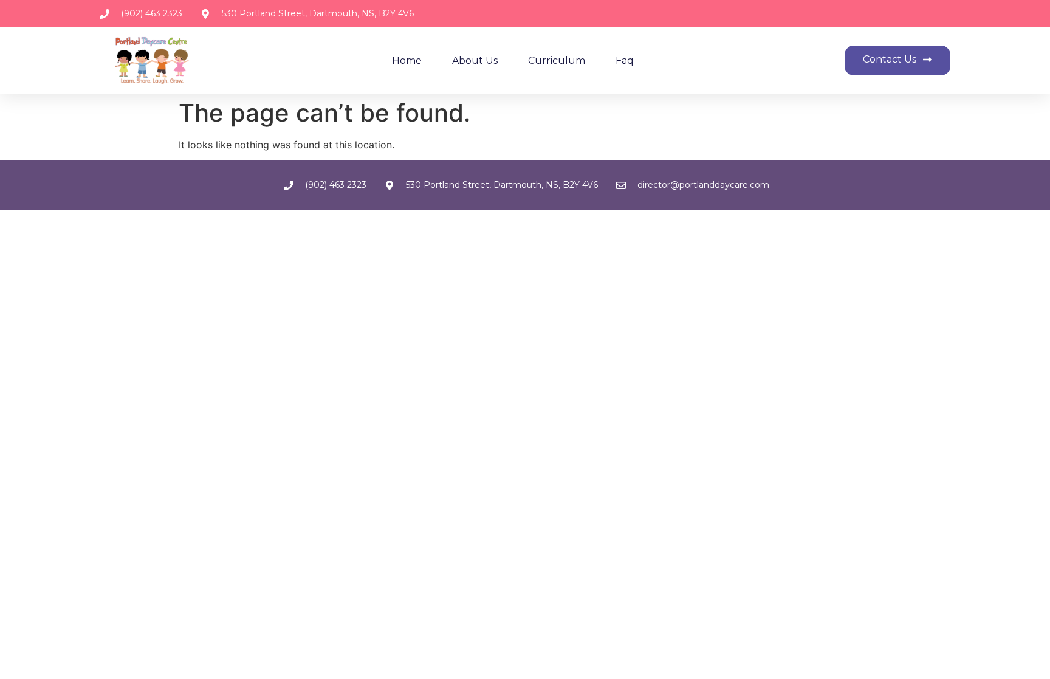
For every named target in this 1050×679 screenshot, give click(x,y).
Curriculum (556, 60)
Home (407, 60)
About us (475, 60)
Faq (625, 60)
